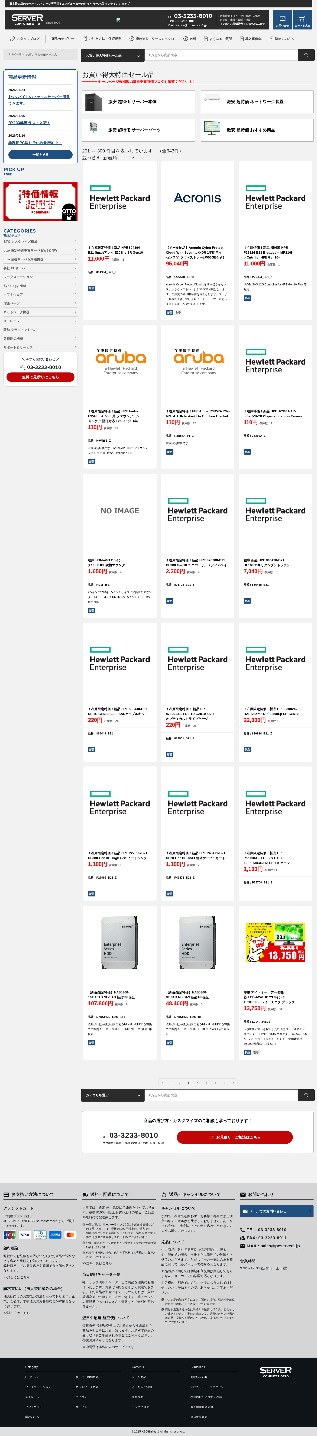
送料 (193, 39)
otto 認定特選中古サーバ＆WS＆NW (30, 250)
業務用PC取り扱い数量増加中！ (35, 143)
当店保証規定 (199, 1417)
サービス (81, 1407)
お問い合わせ (199, 1377)
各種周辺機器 (13, 338)
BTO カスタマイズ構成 (20, 241)
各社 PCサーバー (15, 268)
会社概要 (137, 1397)
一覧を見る (40, 154)
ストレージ (11, 321)
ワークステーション (18, 277)
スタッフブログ (28, 39)
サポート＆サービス (18, 347)
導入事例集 (253, 39)
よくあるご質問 (220, 39)
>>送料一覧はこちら (97, 1263)
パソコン (81, 1397)
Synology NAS (14, 286)
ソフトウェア (13, 294)
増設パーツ (11, 303)
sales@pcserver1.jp (191, 25)
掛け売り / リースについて (207, 1387)
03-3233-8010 (44, 367)
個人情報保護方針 (202, 1407)
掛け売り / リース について (155, 39)
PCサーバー (33, 1377)
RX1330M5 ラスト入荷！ (29, 123)
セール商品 (139, 1377)
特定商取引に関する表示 (206, 1397)
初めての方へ (284, 39)
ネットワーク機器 (16, 312)
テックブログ (140, 1407)
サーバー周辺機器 (87, 1377)
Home (16, 54)
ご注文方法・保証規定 (105, 39)
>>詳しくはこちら (16, 1277)
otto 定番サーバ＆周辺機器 (23, 259)
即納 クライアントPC (19, 330)
